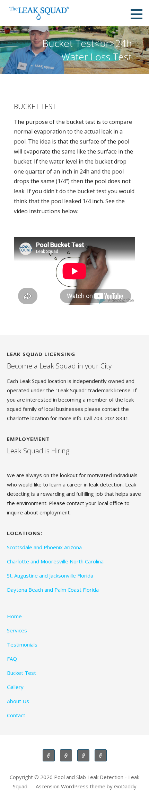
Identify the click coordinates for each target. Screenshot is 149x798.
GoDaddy (125, 786)
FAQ (12, 658)
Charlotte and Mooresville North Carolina (55, 561)
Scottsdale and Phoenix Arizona (44, 547)
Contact (16, 715)
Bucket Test (21, 672)
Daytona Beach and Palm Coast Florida (53, 589)
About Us (18, 701)
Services (17, 630)
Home (14, 616)
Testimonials (22, 644)
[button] (139, 14)
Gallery (15, 686)
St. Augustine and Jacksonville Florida (50, 575)
